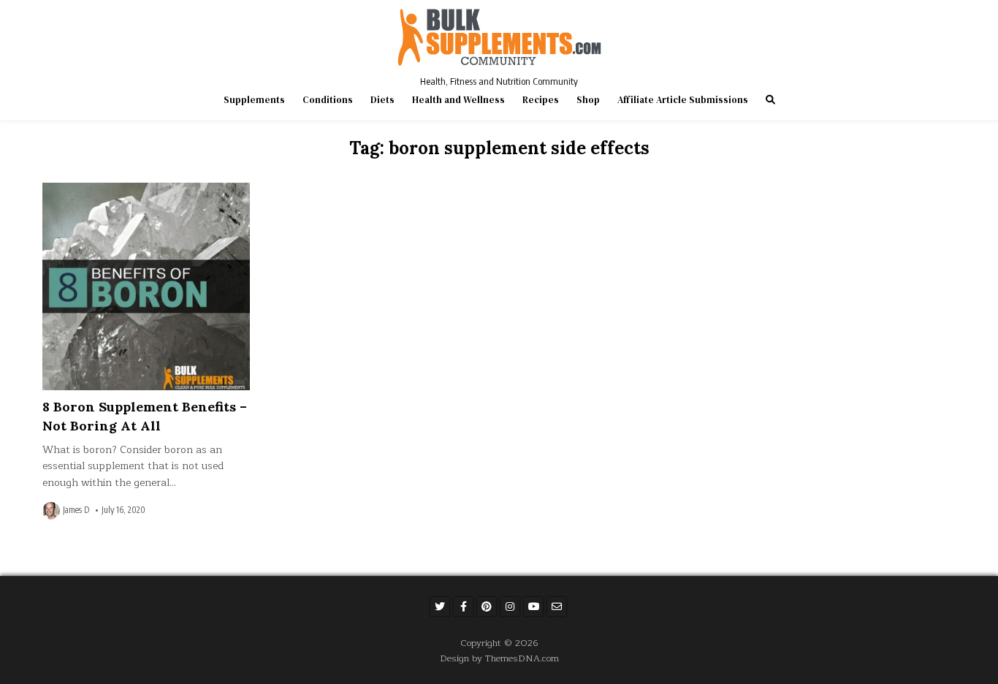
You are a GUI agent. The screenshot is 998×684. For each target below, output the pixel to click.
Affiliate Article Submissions (682, 100)
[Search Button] (770, 99)
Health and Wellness (458, 100)
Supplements (254, 100)
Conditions (327, 100)
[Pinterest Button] (486, 606)
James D (76, 510)
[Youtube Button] (533, 606)
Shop (588, 100)
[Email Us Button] (556, 606)
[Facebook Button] (463, 606)
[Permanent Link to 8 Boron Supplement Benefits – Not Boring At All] (146, 286)
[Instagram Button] (509, 606)
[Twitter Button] (439, 606)
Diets (382, 100)
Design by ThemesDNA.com (499, 658)
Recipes (540, 100)
